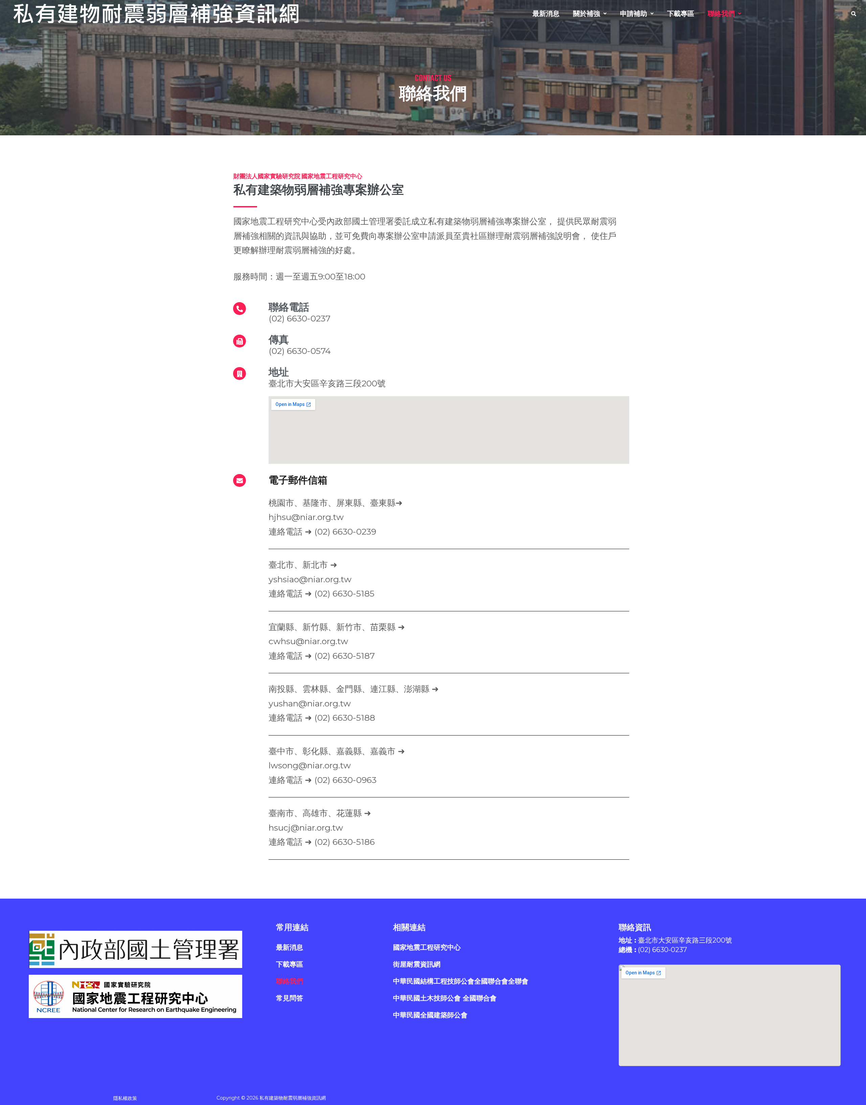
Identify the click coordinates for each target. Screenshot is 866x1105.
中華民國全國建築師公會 (430, 1015)
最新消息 (546, 13)
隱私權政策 (125, 1098)
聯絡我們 (721, 13)
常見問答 (289, 998)
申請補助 (633, 13)
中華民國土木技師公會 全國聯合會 (445, 998)
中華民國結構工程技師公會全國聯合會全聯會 (460, 981)
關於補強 (586, 13)
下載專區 (680, 13)
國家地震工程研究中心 (427, 947)
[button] (590, 13)
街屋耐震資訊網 (416, 964)
